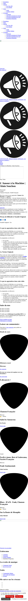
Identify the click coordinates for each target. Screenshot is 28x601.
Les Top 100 (9, 6)
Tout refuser (19, 596)
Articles (5, 4)
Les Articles (9, 7)
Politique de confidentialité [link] (19, 599)
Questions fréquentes (11, 18)
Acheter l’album (10, 11)
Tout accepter (10, 596)
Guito (4, 9)
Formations (6, 2)
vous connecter (9, 327)
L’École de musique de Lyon (13, 17)
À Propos (5, 13)
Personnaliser (6, 599)
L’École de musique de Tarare (13, 16)
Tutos (4, 3)
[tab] (3, 214)
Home (1, 163)
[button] (14, 179)
